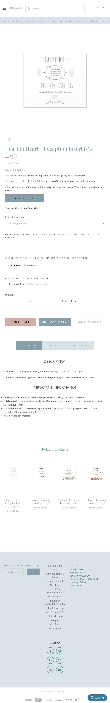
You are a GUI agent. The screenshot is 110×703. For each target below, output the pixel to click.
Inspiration (55, 628)
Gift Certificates (55, 616)
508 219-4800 (77, 585)
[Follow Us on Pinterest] (50, 660)
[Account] (97, 8)
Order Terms (55, 596)
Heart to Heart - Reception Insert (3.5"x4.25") (13, 503)
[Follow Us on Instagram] (59, 660)
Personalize (24, 198)
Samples (55, 620)
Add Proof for (55, 322)
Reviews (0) (55, 345)
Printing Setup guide (37, 278)
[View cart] (103, 8)
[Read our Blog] (50, 669)
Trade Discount (55, 581)
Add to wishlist (89, 322)
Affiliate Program (55, 607)
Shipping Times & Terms (55, 575)
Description (29, 345)
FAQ (55, 569)
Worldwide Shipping (55, 587)
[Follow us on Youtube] (59, 669)
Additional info (81, 345)
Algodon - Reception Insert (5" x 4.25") (69, 502)
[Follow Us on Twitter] (59, 650)
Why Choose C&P (55, 611)
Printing (17, 21)
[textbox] (55, 223)
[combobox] (55, 223)
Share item (70, 301)
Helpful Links (55, 565)
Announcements (55, 592)
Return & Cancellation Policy (55, 602)
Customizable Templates (40, 21)
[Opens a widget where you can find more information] (97, 698)
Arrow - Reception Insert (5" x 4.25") (41, 502)
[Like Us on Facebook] (50, 650)
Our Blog (55, 624)
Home (6, 21)
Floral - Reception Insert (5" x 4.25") (96, 502)
